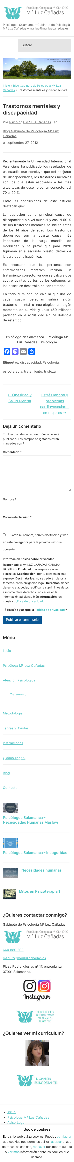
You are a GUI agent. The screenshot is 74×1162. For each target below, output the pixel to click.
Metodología (13, 713)
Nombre (9, 499)
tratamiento (33, 371)
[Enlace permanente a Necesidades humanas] (10, 873)
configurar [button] (64, 1136)
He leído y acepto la (37, 609)
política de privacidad (28, 601)
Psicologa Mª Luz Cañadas (30, 122)
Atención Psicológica (19, 680)
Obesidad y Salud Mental (20, 398)
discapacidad (30, 362)
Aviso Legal (16, 1122)
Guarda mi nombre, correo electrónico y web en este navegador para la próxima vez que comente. (35, 542)
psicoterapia (12, 371)
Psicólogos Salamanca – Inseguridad (35, 852)
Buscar (66, 45)
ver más (14, 1152)
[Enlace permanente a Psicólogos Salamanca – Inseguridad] (10, 843)
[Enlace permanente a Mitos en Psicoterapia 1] (9, 894)
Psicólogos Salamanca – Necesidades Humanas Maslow (30, 819)
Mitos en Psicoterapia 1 (39, 891)
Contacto (10, 788)
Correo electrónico (17, 517)
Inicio (6, 85)
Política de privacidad (50, 609)
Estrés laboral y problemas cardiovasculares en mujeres (54, 404)
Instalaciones (13, 743)
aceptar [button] (56, 1142)
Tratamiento (18, 694)
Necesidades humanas (41, 870)
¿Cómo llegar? (14, 758)
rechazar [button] (39, 1147)
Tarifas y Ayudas (16, 728)
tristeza (50, 371)
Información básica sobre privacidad (28, 559)
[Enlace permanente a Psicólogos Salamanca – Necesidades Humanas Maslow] (10, 807)
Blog (6, 773)
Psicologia (51, 362)
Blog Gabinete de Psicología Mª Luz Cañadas (31, 133)
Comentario (12, 452)
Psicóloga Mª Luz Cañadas (24, 665)
